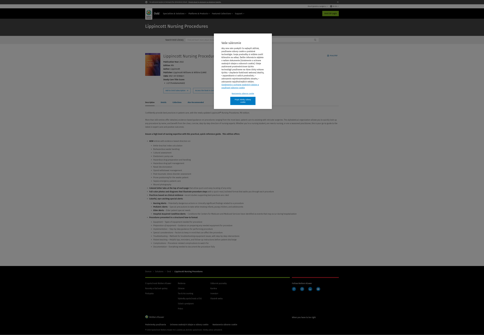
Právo (180, 308)
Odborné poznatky (218, 283)
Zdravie (181, 288)
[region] (243, 71)
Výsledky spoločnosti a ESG (190, 298)
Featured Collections (221, 13)
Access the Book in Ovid (206, 90)
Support (238, 13)
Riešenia (181, 283)
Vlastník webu (216, 298)
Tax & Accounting (185, 293)
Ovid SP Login (330, 13)
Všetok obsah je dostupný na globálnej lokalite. (204, 2)
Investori (214, 293)
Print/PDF (333, 56)
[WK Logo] (154, 316)
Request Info (176, 90)
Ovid (169, 271)
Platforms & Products (198, 13)
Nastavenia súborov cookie (243, 94)
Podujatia (149, 293)
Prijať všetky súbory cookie (243, 101)
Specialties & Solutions (173, 13)
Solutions (159, 271)
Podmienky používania (155, 324)
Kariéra (213, 288)
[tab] (150, 102)
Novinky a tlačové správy (156, 288)
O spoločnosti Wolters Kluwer (158, 283)
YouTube (318, 289)
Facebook (294, 289)
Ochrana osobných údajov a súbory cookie (189, 324)
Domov (148, 271)
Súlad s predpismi (186, 303)
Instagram (302, 289)
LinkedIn (310, 289)
